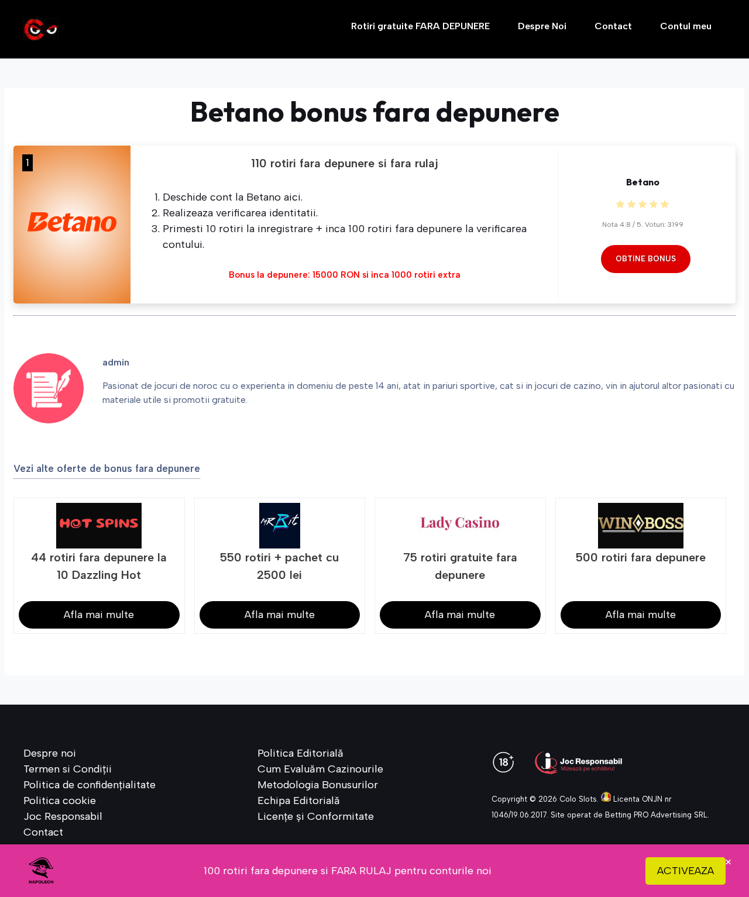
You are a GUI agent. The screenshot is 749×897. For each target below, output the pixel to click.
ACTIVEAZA (685, 870)
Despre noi (49, 753)
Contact (613, 26)
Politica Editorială (300, 753)
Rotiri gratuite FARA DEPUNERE (420, 26)
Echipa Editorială (298, 800)
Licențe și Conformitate (315, 816)
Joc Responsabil (62, 816)
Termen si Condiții (67, 769)
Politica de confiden (71, 784)
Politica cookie (59, 800)
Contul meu (686, 26)
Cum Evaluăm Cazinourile (320, 769)
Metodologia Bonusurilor (317, 784)
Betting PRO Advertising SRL (656, 814)
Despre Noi (542, 26)
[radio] (620, 205)
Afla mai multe (99, 614)
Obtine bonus (646, 258)
